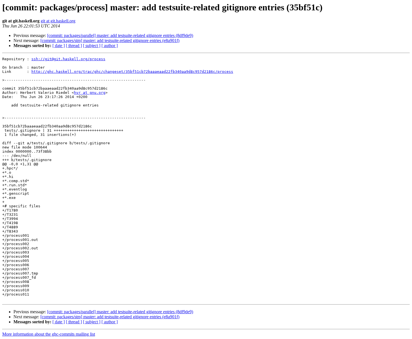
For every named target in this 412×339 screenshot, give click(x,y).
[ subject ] (91, 45)
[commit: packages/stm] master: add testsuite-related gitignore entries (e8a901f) (109, 40)
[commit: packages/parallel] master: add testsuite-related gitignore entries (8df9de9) (120, 35)
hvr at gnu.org (89, 92)
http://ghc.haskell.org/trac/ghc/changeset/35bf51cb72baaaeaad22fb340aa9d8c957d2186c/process (132, 71)
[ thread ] (74, 45)
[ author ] (109, 45)
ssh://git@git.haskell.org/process (68, 59)
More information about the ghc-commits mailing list (48, 334)
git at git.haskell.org (58, 20)
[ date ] (58, 45)
